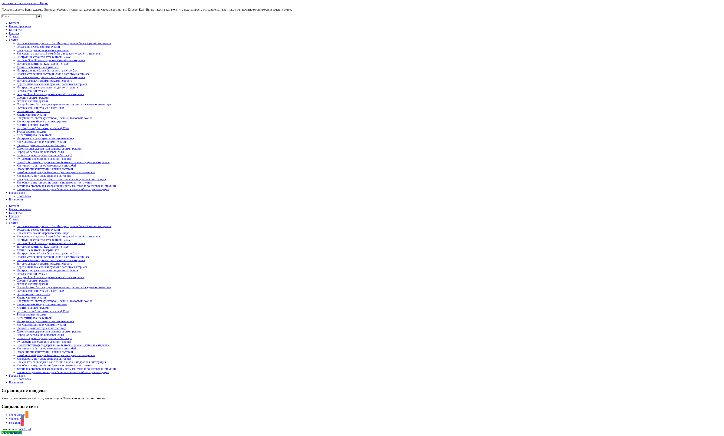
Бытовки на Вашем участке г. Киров (25, 3)
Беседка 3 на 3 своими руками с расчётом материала (50, 94)
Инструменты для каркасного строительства (45, 138)
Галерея (14, 33)
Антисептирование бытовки (35, 135)
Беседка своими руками (32, 90)
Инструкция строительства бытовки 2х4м (44, 56)
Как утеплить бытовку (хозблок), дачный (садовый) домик (54, 118)
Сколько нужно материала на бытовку (41, 145)
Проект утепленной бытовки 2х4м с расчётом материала (53, 73)
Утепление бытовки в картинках (38, 67)
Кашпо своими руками (31, 114)
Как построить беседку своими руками (42, 121)
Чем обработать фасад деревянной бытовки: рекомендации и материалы (63, 162)
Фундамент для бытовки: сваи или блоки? (44, 158)
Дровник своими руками (33, 97)
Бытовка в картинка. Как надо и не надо (43, 63)
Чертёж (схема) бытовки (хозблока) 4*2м (43, 128)
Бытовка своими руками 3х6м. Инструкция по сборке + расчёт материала (64, 43)
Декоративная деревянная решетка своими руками (49, 148)
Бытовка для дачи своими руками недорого (44, 80)
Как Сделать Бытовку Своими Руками (41, 141)
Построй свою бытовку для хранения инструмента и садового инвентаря (64, 104)
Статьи (13, 39)
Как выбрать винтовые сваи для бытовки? (44, 175)
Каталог (14, 23)
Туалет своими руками (31, 131)
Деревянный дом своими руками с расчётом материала (52, 84)
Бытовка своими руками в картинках (40, 107)
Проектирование (20, 26)
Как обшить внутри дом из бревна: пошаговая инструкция (54, 182)
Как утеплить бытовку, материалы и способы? (46, 165)
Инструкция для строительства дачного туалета (47, 87)
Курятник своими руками (33, 124)
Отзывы (14, 36)
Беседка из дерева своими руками (38, 46)
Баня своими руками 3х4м (33, 111)
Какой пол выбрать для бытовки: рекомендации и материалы (56, 172)
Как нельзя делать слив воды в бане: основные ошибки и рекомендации (63, 189)
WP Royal (25, 429)
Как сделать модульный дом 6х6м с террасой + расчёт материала (58, 53)
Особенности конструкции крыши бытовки (45, 168)
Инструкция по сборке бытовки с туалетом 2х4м (48, 70)
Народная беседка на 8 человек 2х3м (40, 152)
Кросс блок (24, 196)
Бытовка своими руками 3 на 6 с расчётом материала (51, 77)
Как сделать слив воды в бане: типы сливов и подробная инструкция (61, 179)
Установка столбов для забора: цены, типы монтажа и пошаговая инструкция (66, 185)
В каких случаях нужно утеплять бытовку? (44, 155)
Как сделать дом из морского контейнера (43, 50)
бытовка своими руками (32, 101)
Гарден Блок (17, 192)
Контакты (15, 29)
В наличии (16, 199)
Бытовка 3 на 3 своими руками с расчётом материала (51, 60)
